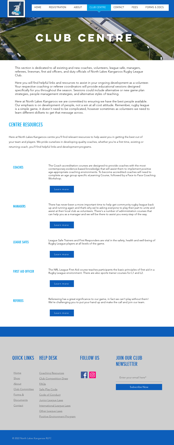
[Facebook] (84, 375)
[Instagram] (92, 375)
